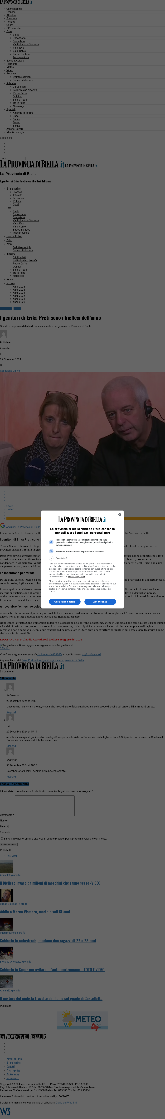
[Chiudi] (119, 514)
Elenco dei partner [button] (76, 576)
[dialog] (82, 559)
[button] (82, 558)
